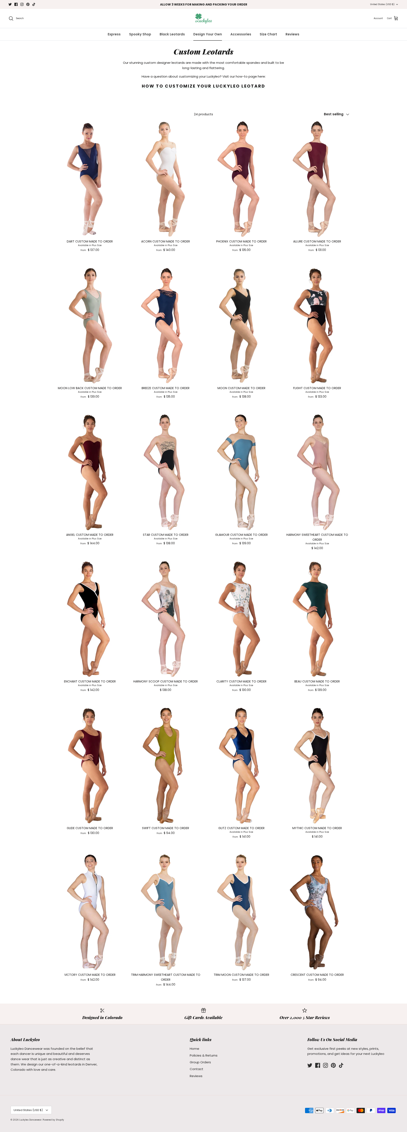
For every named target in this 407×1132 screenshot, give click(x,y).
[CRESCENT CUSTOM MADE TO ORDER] (317, 912)
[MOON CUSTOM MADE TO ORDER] (241, 326)
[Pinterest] (27, 4)
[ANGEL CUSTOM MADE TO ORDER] (90, 472)
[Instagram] (22, 4)
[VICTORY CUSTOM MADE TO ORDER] (90, 912)
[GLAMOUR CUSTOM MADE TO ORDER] (241, 472)
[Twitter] (10, 4)
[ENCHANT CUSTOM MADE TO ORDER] (90, 619)
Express (114, 34)
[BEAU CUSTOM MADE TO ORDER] (317, 619)
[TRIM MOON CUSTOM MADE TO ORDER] (241, 912)
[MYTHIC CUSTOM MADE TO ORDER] (317, 766)
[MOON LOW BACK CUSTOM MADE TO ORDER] (90, 326)
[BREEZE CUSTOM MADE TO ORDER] (166, 326)
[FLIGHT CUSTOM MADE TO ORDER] (317, 326)
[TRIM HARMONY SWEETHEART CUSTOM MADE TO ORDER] (166, 912)
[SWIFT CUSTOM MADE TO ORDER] (166, 766)
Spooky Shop (140, 34)
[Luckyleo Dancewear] (203, 18)
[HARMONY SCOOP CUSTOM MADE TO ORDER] (166, 619)
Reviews (292, 34)
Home (194, 1048)
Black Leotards (172, 34)
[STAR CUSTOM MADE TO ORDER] (166, 472)
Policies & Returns (203, 1055)
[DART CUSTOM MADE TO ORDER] (90, 179)
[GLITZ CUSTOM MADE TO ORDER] (241, 766)
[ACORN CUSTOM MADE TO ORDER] (166, 179)
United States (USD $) (382, 4)
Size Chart (268, 34)
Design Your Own (207, 34)
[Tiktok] (33, 4)
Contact (196, 1069)
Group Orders (200, 1062)
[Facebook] (16, 4)
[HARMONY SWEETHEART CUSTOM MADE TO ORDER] (317, 472)
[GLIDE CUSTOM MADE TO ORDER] (90, 766)
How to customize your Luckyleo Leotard (203, 86)
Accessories (240, 34)
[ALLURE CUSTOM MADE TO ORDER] (317, 179)
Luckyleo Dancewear (30, 1119)
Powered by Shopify (53, 1119)
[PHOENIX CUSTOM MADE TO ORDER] (241, 179)
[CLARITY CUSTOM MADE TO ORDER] (241, 619)
